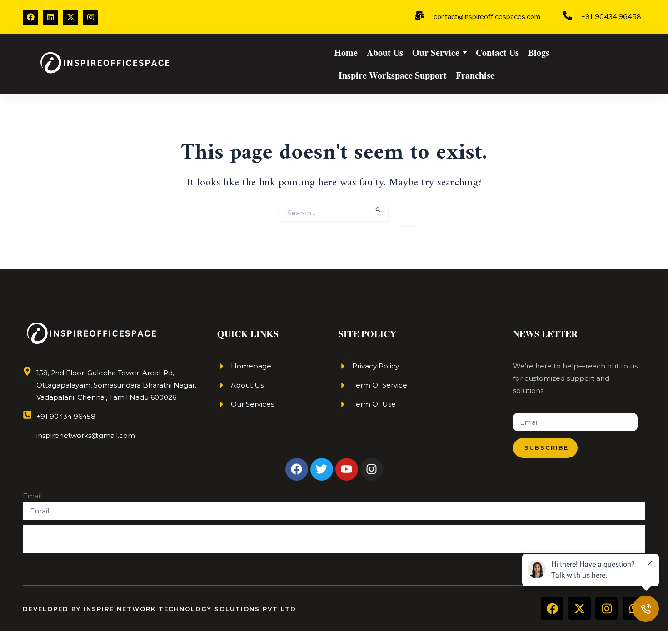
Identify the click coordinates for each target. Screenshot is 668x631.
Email (32, 496)
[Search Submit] (378, 209)
